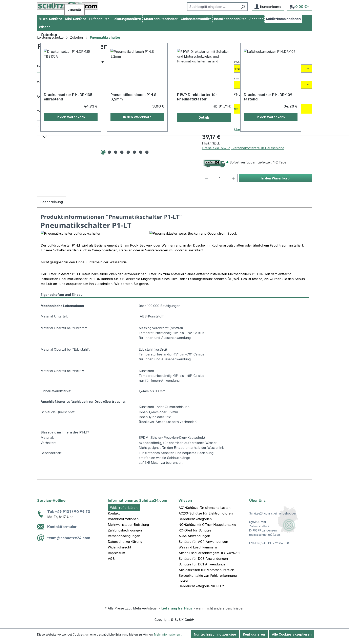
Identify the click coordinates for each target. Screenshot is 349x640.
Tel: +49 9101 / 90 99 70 (68, 511)
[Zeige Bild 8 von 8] (147, 152)
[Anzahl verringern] (206, 178)
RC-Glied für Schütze (195, 530)
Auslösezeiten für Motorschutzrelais (206, 570)
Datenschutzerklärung (125, 542)
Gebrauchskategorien (195, 519)
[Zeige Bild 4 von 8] (122, 152)
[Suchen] (243, 6)
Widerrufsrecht (119, 547)
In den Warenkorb (275, 178)
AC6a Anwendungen (194, 536)
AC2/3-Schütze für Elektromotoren (206, 513)
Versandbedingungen (124, 536)
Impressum (116, 553)
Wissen (185, 500)
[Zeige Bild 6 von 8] (134, 152)
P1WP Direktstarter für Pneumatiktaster (197, 97)
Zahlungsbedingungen (125, 530)
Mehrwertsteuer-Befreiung (128, 525)
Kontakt (114, 513)
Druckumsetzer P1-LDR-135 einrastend (68, 97)
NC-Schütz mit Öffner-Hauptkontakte (207, 525)
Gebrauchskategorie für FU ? (201, 586)
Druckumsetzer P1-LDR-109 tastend (268, 97)
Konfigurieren (254, 634)
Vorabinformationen (123, 519)
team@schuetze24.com (68, 538)
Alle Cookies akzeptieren (292, 634)
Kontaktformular (62, 527)
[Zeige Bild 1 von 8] (103, 152)
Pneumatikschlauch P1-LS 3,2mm (133, 97)
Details (204, 117)
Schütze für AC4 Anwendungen (203, 542)
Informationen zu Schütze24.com (137, 500)
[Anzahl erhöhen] (233, 178)
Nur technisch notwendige (215, 634)
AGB (111, 559)
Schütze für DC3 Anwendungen (203, 559)
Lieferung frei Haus (176, 608)
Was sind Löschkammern (198, 547)
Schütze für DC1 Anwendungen (203, 564)
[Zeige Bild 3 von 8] (115, 152)
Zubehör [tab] (74, 10)
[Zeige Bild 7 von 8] (140, 152)
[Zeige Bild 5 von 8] (128, 152)
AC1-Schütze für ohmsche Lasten (204, 508)
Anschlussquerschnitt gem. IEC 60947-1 (209, 553)
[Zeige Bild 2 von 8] (109, 152)
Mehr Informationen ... (168, 634)
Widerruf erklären (124, 508)
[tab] (51, 202)
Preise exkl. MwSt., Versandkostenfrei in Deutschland (243, 148)
